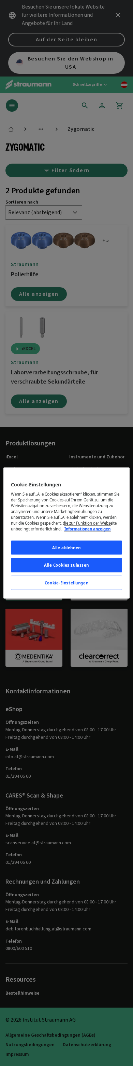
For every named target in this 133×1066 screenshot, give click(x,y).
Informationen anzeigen (87, 528)
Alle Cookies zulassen (66, 565)
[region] (66, 533)
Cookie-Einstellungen (66, 582)
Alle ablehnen (66, 547)
